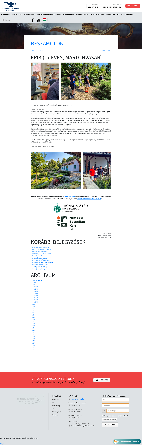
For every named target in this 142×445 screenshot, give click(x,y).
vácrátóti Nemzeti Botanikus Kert (89, 199)
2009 (33, 339)
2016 (33, 324)
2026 (33, 285)
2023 (33, 308)
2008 (33, 341)
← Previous (39, 50)
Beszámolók (47, 43)
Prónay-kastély (69, 196)
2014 (33, 328)
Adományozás (56, 412)
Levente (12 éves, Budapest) (40, 247)
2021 (33, 313)
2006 (33, 345)
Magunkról (5, 15)
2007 (33, 343)
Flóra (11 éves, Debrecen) (39, 256)
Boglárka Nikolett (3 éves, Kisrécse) (42, 262)
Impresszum (55, 399)
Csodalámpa (10, 6)
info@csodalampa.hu (77, 399)
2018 (33, 319)
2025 (33, 304)
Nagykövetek (68, 15)
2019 (33, 317)
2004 (33, 350)
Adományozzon (132, 6)
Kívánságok (17, 15)
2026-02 (36, 300)
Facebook (32, 20)
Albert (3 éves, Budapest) (39, 267)
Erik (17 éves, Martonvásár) (40, 258)
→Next (104, 50)
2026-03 (36, 298)
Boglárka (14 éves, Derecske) (40, 264)
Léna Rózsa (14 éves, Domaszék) (42, 249)
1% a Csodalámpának (125, 15)
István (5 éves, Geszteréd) (39, 251)
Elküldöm (111, 425)
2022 (33, 311)
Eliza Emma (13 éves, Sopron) (41, 260)
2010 (33, 337)
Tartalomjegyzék (37, 280)
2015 (33, 326)
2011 (33, 334)
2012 (33, 332)
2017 (33, 321)
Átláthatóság (56, 406)
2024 (33, 306)
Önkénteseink (29, 15)
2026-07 (36, 289)
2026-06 (36, 291)
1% (53, 403)
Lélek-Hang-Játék (97, 15)
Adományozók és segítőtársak (49, 15)
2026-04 (36, 295)
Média (54, 409)
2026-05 (36, 293)
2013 (33, 330)
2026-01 (36, 302)
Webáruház (110, 15)
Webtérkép (55, 415)
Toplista (34, 282)
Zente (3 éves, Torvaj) (38, 269)
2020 (33, 315)
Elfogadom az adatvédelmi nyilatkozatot (116, 416)
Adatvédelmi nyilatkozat (109, 419)
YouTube (38, 20)
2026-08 (36, 287)
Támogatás (104, 380)
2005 (33, 347)
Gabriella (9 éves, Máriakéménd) (41, 254)
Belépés (2, 444)
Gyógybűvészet (82, 15)
